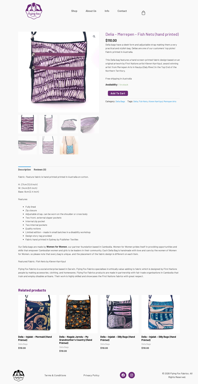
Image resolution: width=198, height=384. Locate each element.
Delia (135, 101)
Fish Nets (143, 101)
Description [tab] (24, 169)
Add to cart (118, 93)
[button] (94, 36)
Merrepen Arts (170, 101)
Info (107, 10)
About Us (91, 10)
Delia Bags (120, 101)
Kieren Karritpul (156, 101)
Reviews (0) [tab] (40, 169)
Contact (122, 10)
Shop (74, 10)
